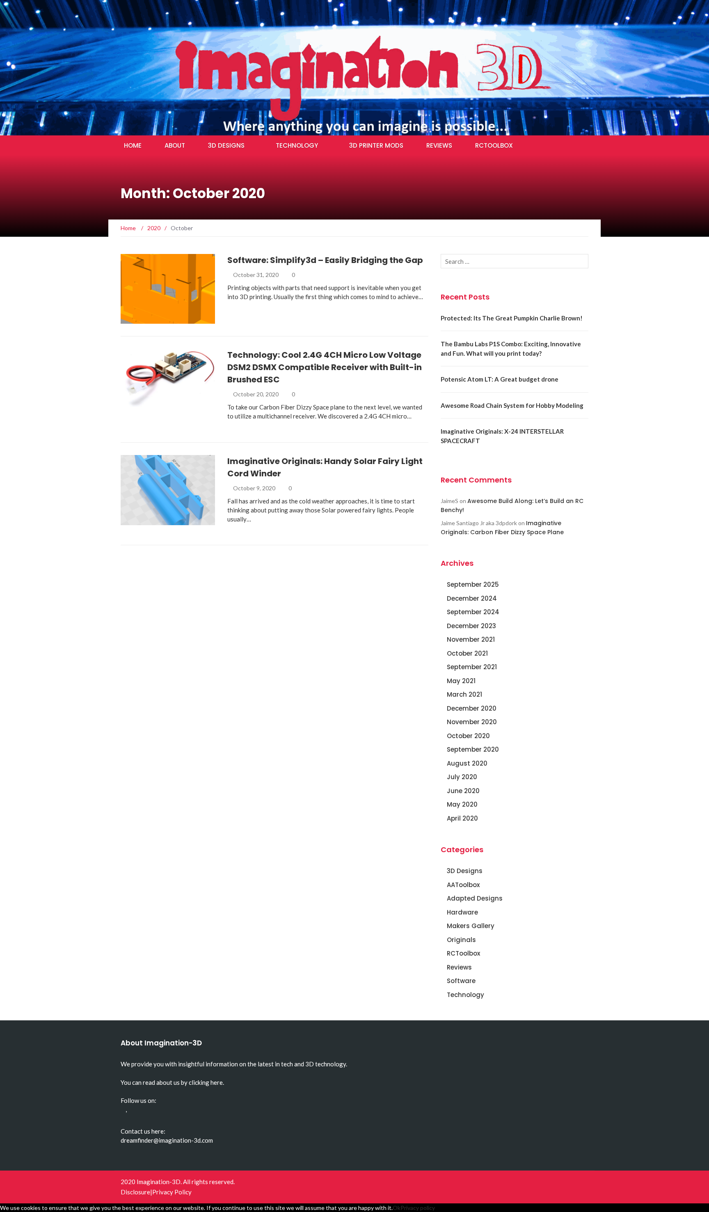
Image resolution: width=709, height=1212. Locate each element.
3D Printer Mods (376, 145)
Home (133, 145)
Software (146, 319)
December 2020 (471, 708)
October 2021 (467, 653)
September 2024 (473, 612)
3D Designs (226, 145)
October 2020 (468, 736)
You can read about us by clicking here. (172, 1082)
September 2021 (472, 667)
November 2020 (472, 722)
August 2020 (467, 763)
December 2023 (471, 626)
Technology (297, 145)
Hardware (462, 912)
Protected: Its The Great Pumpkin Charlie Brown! (512, 318)
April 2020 (462, 818)
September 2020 (473, 749)
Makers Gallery (470, 926)
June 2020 (463, 791)
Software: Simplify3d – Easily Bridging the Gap (325, 260)
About (175, 145)
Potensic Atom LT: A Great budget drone (499, 379)
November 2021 (471, 639)
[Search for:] (514, 261)
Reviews (439, 145)
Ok (396, 1207)
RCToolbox (494, 145)
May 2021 (461, 681)
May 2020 (462, 804)
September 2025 (473, 584)
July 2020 (462, 777)
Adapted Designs (475, 898)
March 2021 (464, 694)
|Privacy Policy (171, 1192)
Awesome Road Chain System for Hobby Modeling (512, 405)
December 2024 (472, 598)
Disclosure (135, 1192)
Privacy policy (417, 1207)
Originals (146, 520)
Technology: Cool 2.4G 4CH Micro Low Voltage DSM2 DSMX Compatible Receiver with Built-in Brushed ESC (324, 367)
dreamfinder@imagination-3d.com (167, 1140)
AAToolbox (463, 884)
